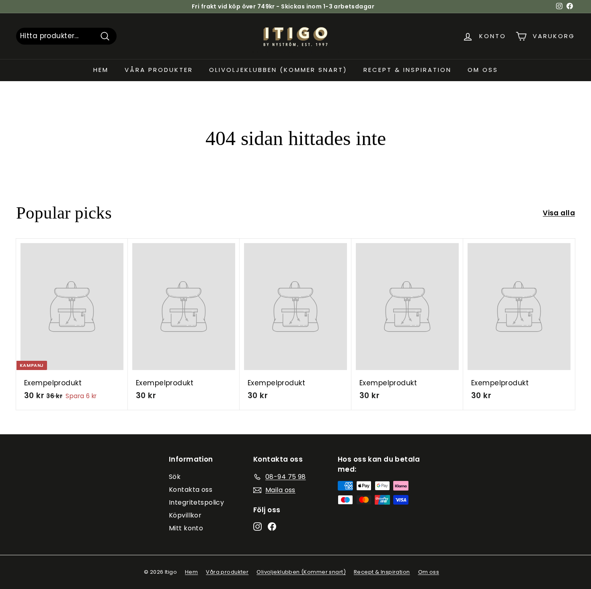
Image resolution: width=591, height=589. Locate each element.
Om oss (483, 69)
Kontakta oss (190, 489)
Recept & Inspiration (407, 69)
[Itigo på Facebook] (272, 526)
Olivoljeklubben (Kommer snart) (278, 69)
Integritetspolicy (196, 502)
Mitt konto (186, 528)
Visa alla (559, 213)
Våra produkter (159, 69)
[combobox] (66, 36)
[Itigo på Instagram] (257, 526)
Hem (101, 69)
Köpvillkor (185, 515)
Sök (175, 476)
